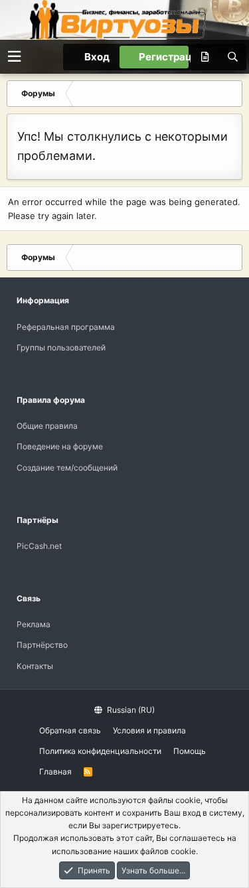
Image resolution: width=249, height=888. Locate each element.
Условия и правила (149, 730)
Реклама (33, 624)
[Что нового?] (204, 57)
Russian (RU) (130, 710)
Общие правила (47, 426)
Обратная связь (70, 730)
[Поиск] (232, 57)
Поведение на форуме (60, 446)
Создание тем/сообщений (67, 468)
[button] (14, 57)
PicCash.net (39, 546)
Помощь (189, 751)
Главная (55, 772)
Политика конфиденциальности (100, 751)
